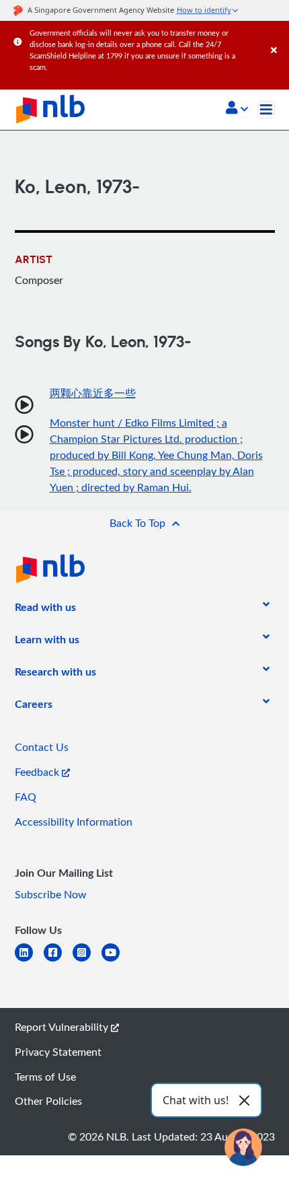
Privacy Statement (58, 1051)
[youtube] (115, 960)
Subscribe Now (51, 894)
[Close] (277, 36)
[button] (237, 109)
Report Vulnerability (63, 1026)
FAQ (25, 796)
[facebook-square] (58, 960)
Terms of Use (45, 1076)
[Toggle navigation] (266, 109)
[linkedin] (29, 960)
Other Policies (48, 1100)
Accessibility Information (73, 821)
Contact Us (42, 746)
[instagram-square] (87, 960)
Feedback (38, 771)
